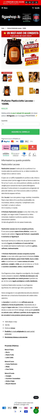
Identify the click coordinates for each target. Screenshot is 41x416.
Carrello (37, 8)
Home (2, 28)
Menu (5, 8)
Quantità (4, 120)
